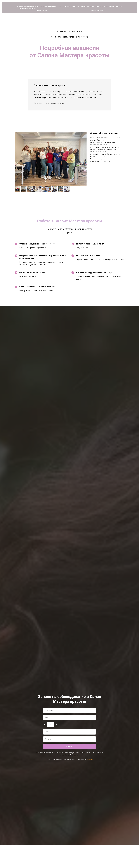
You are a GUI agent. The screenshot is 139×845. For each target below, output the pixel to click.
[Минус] (44, 724)
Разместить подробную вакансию (109, 6)
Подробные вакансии (49, 6)
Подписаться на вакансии (69, 6)
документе (89, 759)
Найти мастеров (87, 6)
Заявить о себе (41, 10)
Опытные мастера (96, 10)
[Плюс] (56, 724)
